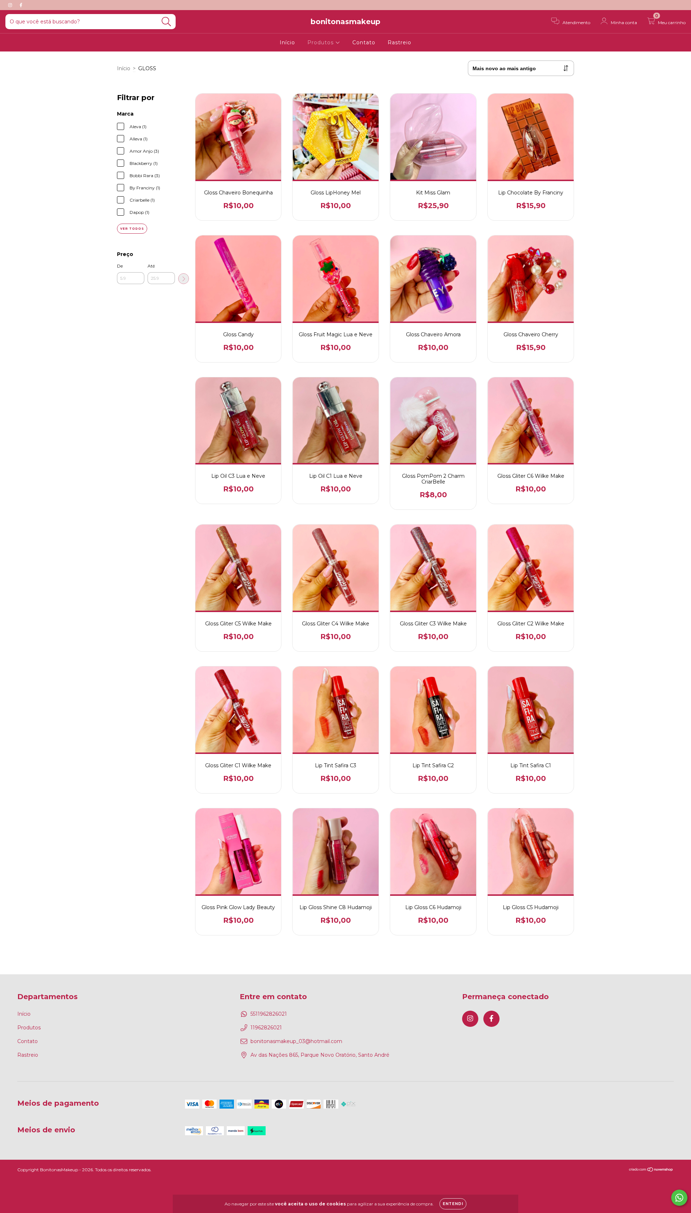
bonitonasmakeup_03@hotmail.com (296, 1041)
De (120, 266)
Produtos (321, 42)
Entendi (453, 1203)
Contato (363, 42)
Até (151, 266)
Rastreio (399, 42)
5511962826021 (268, 1014)
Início (287, 42)
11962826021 (266, 1027)
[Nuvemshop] (651, 1170)
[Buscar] (166, 21)
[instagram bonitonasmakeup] (10, 5)
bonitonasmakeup (345, 21)
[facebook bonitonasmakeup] (21, 5)
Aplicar (183, 278)
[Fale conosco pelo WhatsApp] (679, 1198)
